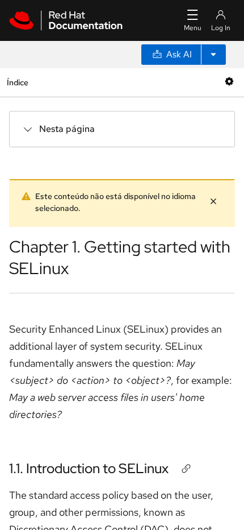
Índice (17, 82)
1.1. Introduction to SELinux (89, 468)
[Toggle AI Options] (213, 54)
